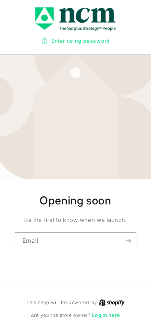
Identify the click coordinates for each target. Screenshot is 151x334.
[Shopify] (112, 302)
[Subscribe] (128, 240)
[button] (75, 40)
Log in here (106, 315)
